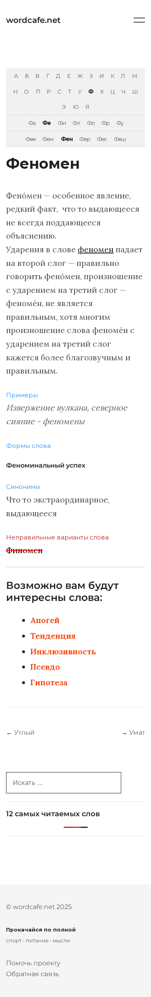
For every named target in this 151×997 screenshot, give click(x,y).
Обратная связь (32, 974)
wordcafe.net (33, 20)
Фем (48, 139)
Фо (91, 123)
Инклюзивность (63, 651)
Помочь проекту (33, 963)
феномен (96, 249)
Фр (105, 123)
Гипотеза (49, 682)
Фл (76, 123)
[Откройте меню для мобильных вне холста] (139, 19)
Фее (30, 139)
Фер (84, 139)
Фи (62, 123)
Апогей (45, 620)
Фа (31, 123)
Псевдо (45, 667)
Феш (120, 139)
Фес (102, 139)
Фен (66, 139)
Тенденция (53, 636)
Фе (46, 123)
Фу (119, 123)
